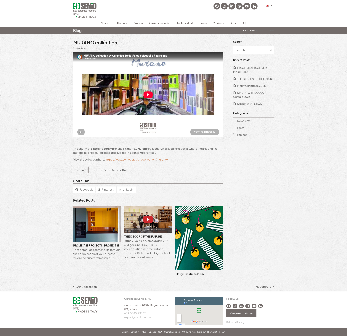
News (252, 30)
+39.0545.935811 (135, 313)
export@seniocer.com (138, 317)
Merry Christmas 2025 (189, 274)
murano (80, 170)
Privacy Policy (235, 322)
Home (245, 30)
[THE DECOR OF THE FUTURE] (148, 218)
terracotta (119, 170)
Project (242, 134)
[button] (269, 5)
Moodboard (263, 287)
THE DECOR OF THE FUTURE (143, 236)
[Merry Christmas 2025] (199, 237)
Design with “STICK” (250, 103)
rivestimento (99, 170)
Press (240, 127)
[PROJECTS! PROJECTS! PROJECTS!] (97, 223)
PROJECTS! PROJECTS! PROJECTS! (96, 245)
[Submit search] (271, 50)
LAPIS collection (85, 287)
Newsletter (81, 48)
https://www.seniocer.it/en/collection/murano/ (136, 159)
